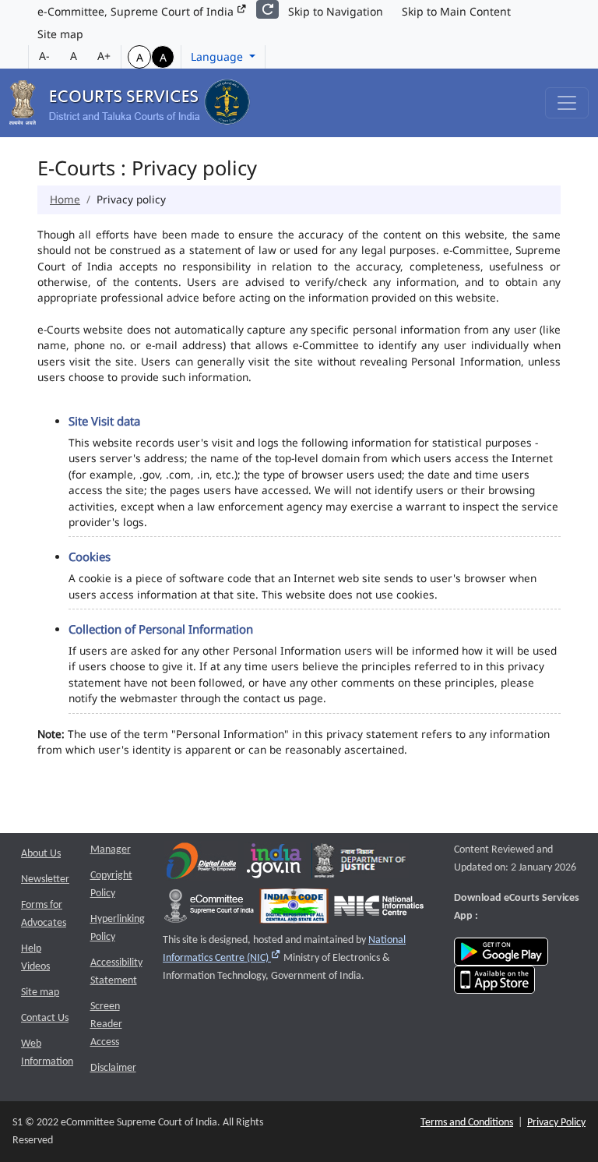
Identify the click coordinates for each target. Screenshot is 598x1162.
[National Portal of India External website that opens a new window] (275, 865)
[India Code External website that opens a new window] (294, 910)
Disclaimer (113, 1068)
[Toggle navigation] (567, 102)
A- (44, 55)
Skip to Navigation (335, 11)
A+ (104, 55)
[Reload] (267, 9)
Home (65, 199)
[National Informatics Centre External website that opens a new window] (378, 910)
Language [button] (218, 56)
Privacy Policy (556, 1123)
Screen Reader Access (106, 1024)
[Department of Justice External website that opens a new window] (360, 865)
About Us (41, 854)
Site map (60, 33)
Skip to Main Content (456, 11)
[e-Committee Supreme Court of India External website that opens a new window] (209, 910)
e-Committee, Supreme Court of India (137, 11)
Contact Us (45, 1018)
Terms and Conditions (466, 1123)
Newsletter (45, 879)
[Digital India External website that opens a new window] (201, 865)
